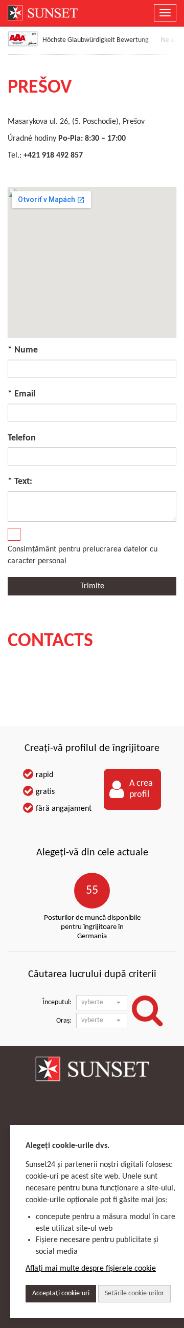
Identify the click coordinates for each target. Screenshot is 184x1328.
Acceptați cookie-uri (60, 1293)
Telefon (22, 438)
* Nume (23, 350)
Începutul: (57, 1002)
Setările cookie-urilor (134, 1293)
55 (92, 890)
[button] (101, 1002)
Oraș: (64, 1021)
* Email (21, 394)
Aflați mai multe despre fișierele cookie (91, 1269)
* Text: (20, 481)
